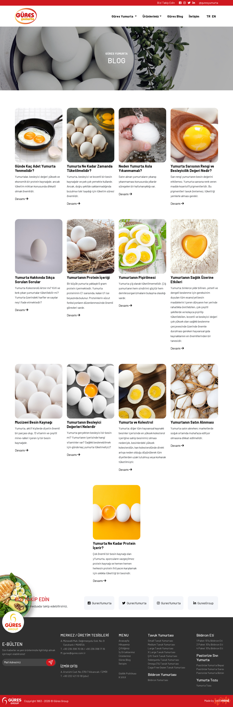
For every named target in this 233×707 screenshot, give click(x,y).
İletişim (194, 16)
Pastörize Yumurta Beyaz (210, 665)
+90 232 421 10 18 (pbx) (75, 675)
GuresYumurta (101, 603)
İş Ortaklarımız (127, 652)
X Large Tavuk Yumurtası (161, 652)
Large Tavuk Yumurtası (160, 648)
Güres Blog (175, 16)
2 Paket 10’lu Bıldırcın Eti (209, 644)
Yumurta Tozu (203, 685)
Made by (209, 700)
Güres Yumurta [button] (123, 16)
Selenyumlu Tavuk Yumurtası (163, 659)
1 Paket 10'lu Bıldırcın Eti (209, 640)
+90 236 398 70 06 (73, 648)
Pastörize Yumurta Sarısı (210, 669)
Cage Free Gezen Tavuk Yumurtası (166, 667)
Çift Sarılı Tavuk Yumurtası (162, 655)
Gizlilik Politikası (127, 673)
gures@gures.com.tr (74, 653)
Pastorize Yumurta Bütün (210, 672)
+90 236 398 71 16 (95, 648)
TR (208, 16)
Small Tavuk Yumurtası (160, 640)
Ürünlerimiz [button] (151, 16)
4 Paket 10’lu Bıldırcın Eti (209, 648)
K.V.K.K (122, 677)
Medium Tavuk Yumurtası (161, 644)
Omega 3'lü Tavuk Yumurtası (163, 663)
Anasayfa (124, 640)
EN (214, 16)
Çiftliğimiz (124, 648)
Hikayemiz (124, 644)
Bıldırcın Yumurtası (158, 680)
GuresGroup (205, 603)
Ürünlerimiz (125, 655)
